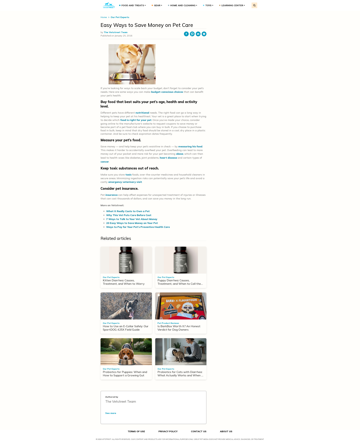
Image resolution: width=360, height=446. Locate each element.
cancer (105, 161)
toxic (128, 174)
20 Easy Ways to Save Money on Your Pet (132, 223)
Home (104, 17)
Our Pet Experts (120, 17)
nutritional (142, 112)
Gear (157, 5)
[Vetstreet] (109, 5)
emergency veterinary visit (125, 182)
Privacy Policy (167, 431)
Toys (208, 5)
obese (179, 153)
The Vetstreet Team (115, 32)
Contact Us (198, 431)
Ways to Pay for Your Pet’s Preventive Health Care (138, 227)
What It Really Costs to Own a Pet (128, 211)
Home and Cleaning (182, 5)
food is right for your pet (135, 120)
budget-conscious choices (167, 91)
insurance (111, 194)
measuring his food (190, 146)
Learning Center (232, 5)
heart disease (168, 157)
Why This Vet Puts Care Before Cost (128, 215)
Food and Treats (133, 5)
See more (110, 413)
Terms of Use (136, 431)
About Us (226, 431)
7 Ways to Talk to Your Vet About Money (131, 219)
